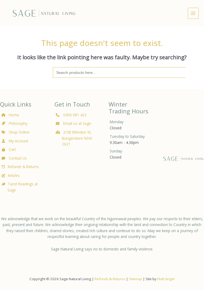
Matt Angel (166, 278)
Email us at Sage (76, 123)
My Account (18, 140)
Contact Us (17, 158)
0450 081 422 (75, 114)
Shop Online (18, 132)
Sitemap (135, 278)
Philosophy (18, 123)
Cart (12, 149)
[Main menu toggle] (193, 13)
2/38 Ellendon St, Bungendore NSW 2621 (77, 138)
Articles (14, 175)
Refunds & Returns (23, 166)
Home (14, 114)
